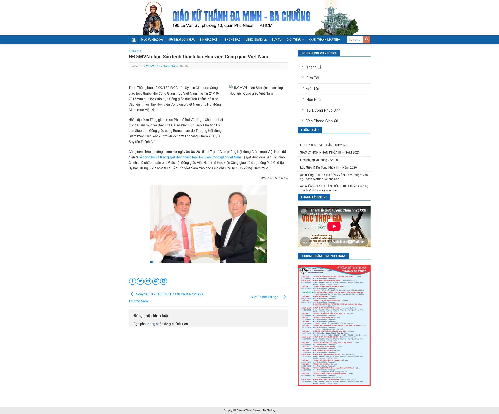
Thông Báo (233, 39)
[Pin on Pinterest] (155, 281)
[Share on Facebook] (132, 281)
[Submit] (366, 39)
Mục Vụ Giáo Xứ (152, 39)
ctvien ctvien (170, 66)
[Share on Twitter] (140, 281)
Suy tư (277, 39)
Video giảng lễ (256, 39)
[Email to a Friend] (147, 281)
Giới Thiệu (294, 39)
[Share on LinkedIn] (163, 281)
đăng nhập (155, 324)
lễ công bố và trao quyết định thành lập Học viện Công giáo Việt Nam (190, 157)
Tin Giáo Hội (208, 39)
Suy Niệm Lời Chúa (181, 39)
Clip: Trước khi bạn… (266, 297)
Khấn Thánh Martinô (324, 39)
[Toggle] (302, 66)
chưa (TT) (135, 51)
